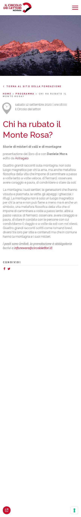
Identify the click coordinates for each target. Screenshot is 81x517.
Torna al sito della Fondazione (33, 86)
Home (7, 94)
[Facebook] (5, 269)
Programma (25, 94)
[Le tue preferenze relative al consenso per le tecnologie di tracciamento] (74, 510)
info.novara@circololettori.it (33, 248)
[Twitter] (9, 269)
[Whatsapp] (12, 269)
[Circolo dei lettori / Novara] (17, 8)
